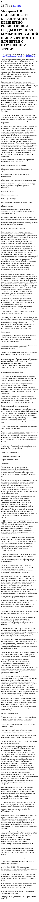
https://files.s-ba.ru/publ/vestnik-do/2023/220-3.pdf (18, 56)
